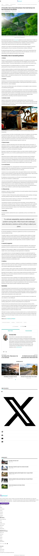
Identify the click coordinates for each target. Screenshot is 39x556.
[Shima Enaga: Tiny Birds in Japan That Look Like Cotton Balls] (5, 468)
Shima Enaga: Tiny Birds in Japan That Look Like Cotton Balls (18, 466)
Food (1, 520)
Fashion (1, 510)
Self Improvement (13, 4)
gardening (13, 322)
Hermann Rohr (7, 11)
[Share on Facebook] (22, 326)
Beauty (1, 507)
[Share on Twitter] (23, 326)
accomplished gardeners (6, 322)
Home (2, 4)
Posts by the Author (28, 330)
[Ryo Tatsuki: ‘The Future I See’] (5, 462)
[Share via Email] (25, 326)
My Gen (1, 538)
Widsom (1, 516)
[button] (3, 372)
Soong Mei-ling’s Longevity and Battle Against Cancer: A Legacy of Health (21, 472)
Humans (1, 537)
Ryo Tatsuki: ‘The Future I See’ (13, 460)
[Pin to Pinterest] (24, 326)
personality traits (19, 322)
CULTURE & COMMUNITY (4, 504)
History (1, 535)
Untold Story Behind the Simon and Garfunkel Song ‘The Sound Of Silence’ (21, 479)
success (25, 322)
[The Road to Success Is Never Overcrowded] (28, 369)
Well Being (6, 4)
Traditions (1, 515)
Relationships (2, 528)
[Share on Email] (2, 439)
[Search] (38, 1)
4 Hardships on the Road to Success (10, 376)
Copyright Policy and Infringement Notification (7, 552)
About (1, 547)
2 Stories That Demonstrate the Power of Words (17, 485)
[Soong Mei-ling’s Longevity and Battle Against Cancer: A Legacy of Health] (5, 474)
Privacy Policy (2, 549)
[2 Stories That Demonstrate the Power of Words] (5, 487)
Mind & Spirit (2, 525)
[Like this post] (21, 326)
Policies (1, 546)
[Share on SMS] (2, 442)
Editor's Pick (2, 532)
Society (1, 540)
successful (16, 39)
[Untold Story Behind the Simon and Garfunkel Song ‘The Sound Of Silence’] (5, 480)
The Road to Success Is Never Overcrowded (29, 376)
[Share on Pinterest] (2, 432)
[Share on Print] (2, 435)
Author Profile (10, 330)
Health (1, 522)
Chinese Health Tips (3, 519)
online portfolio (19, 347)
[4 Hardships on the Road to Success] (10, 369)
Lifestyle (1, 513)
